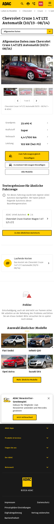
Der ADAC (9, 457)
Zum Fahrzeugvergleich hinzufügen (29, 156)
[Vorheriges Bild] (18, 101)
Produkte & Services (13, 438)
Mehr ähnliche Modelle (27, 379)
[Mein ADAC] (28, 3)
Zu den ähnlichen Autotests (27, 233)
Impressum (10, 502)
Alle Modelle (27, 172)
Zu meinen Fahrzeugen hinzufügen (29, 165)
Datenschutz (43, 502)
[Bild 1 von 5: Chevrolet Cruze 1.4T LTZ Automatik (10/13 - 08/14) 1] (10, 92)
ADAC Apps (9, 428)
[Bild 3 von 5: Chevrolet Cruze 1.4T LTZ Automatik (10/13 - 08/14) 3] (40, 92)
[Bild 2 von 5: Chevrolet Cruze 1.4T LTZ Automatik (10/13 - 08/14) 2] (25, 92)
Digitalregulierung (13, 512)
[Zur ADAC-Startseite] (6, 3)
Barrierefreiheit (12, 518)
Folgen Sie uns (11, 448)
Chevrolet (27, 11)
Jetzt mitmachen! (25, 417)
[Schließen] (48, 399)
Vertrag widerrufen (40, 512)
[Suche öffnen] (22, 3)
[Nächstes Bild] (36, 101)
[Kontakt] (34, 3)
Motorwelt (9, 467)
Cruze (40, 11)
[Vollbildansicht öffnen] (49, 59)
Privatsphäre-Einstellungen (18, 507)
